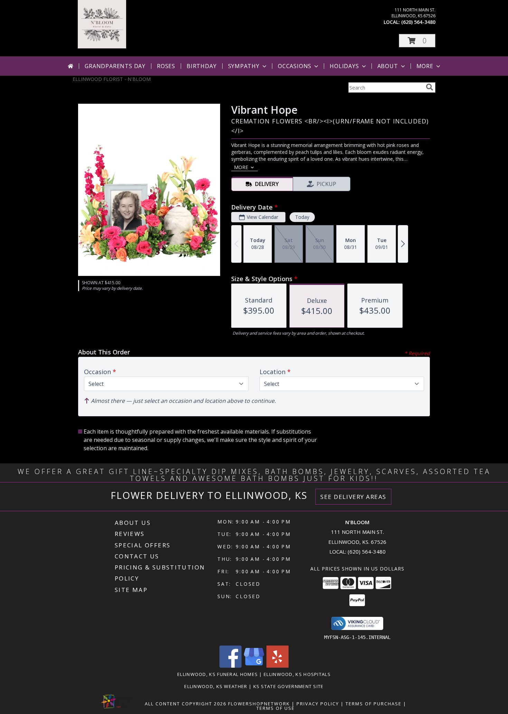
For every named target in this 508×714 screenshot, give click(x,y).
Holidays (344, 66)
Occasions (294, 66)
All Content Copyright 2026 (185, 704)
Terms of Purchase (374, 704)
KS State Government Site (288, 686)
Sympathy (244, 66)
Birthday (201, 66)
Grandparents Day (115, 66)
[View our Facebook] (230, 665)
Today (302, 217)
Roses (166, 66)
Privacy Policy (318, 704)
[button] (417, 40)
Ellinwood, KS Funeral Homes (217, 674)
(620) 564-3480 (418, 22)
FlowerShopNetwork (259, 704)
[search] (429, 87)
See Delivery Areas (353, 497)
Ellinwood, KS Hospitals (297, 674)
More (424, 66)
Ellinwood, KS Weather (215, 686)
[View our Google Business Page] (254, 665)
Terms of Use (275, 708)
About (387, 66)
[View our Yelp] (277, 665)
